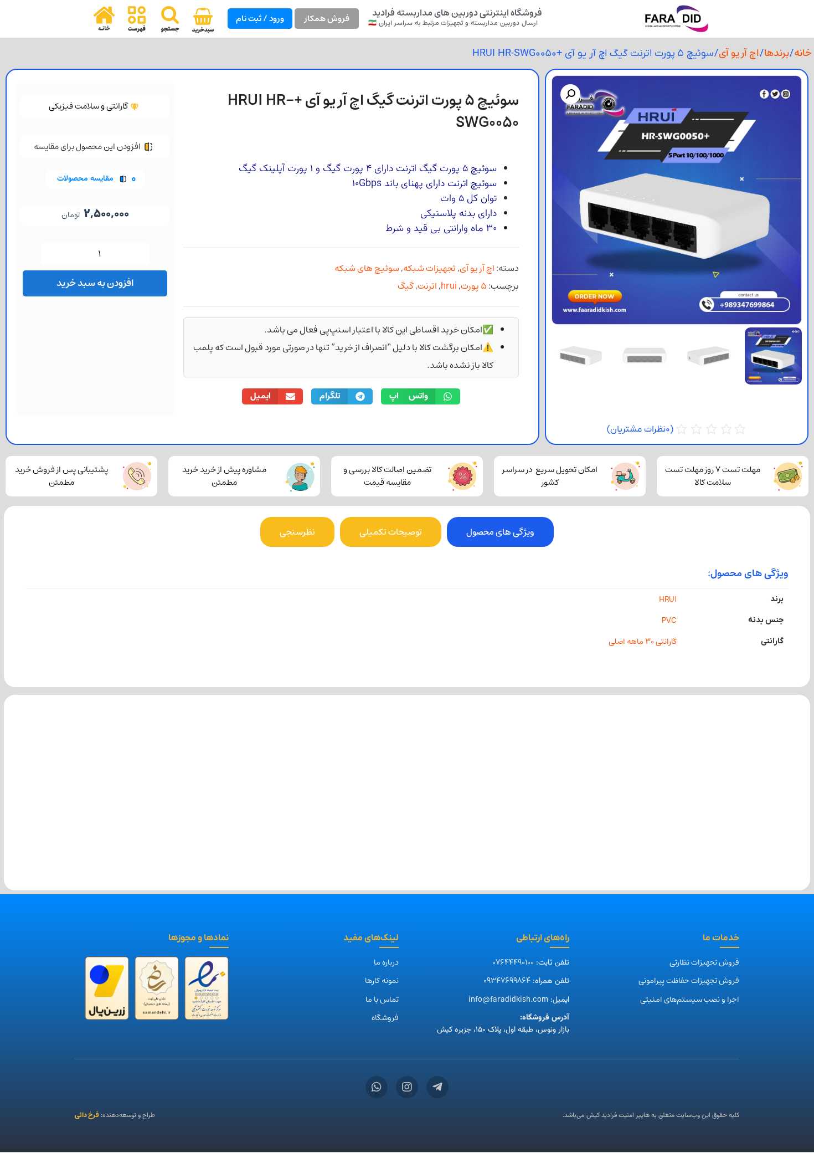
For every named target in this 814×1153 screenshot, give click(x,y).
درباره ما (386, 962)
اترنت (427, 286)
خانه (802, 53)
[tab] (500, 532)
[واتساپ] (376, 1087)
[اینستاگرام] (407, 1087)
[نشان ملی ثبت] (157, 991)
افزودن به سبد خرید (95, 283)
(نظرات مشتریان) (640, 429)
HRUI (668, 599)
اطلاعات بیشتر (752, 855)
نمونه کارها (382, 980)
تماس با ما (382, 999)
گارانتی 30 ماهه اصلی (643, 641)
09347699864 (506, 980)
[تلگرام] (437, 1087)
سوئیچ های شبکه (366, 268)
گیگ (406, 286)
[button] (570, 94)
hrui (449, 286)
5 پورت (474, 286)
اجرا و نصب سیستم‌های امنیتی (689, 999)
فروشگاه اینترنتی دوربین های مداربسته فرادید (457, 13)
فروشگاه (385, 1017)
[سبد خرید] (203, 20)
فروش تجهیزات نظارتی (704, 962)
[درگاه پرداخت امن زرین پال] (107, 991)
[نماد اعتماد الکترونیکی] (206, 991)
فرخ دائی (87, 1115)
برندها (776, 53)
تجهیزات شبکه (429, 268)
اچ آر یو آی (739, 53)
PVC (669, 620)
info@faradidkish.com (508, 999)
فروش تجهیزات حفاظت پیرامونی (688, 980)
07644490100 (513, 962)
